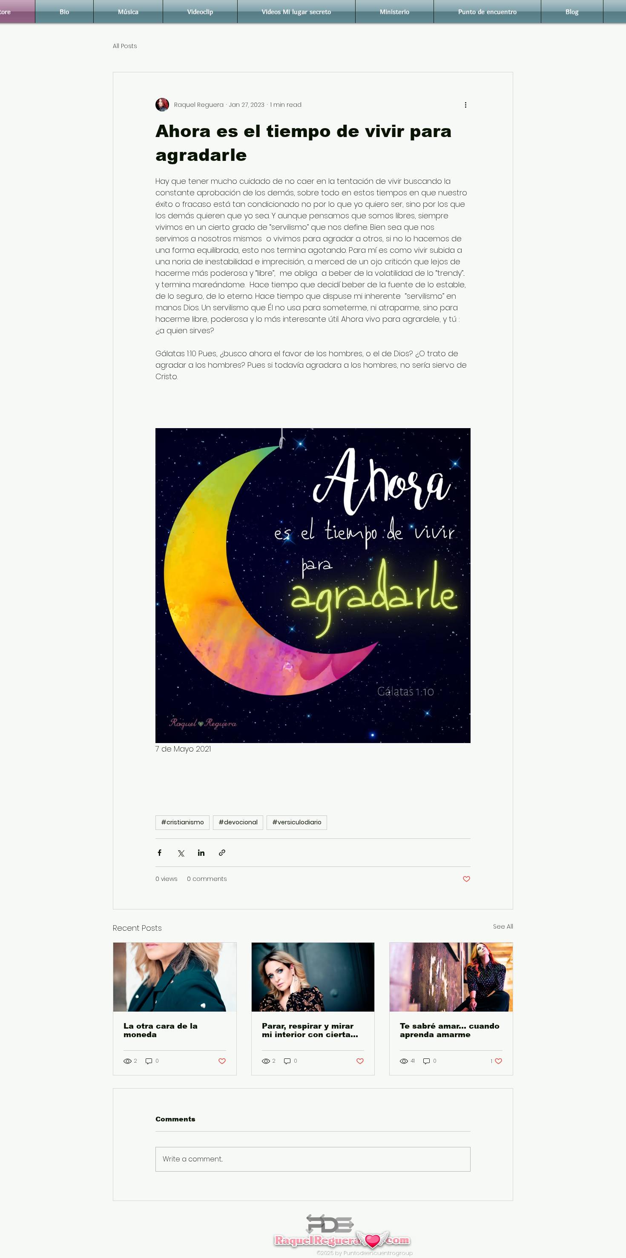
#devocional (238, 822)
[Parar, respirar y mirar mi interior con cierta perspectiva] (313, 977)
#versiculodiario (297, 822)
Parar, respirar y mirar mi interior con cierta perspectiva (307, 1030)
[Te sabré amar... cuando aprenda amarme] (451, 977)
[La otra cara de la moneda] (174, 977)
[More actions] (465, 105)
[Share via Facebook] (159, 853)
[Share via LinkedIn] (201, 853)
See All (503, 926)
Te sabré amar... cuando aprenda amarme (450, 1030)
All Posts (125, 46)
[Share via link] (222, 853)
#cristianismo (182, 822)
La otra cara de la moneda (160, 1030)
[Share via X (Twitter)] (180, 853)
